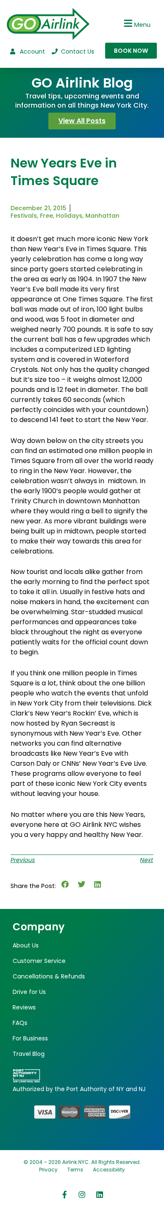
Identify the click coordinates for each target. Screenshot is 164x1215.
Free (46, 215)
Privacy (48, 1169)
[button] (136, 23)
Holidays (69, 215)
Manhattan (102, 215)
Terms (75, 1169)
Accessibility (109, 1169)
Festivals (24, 215)
